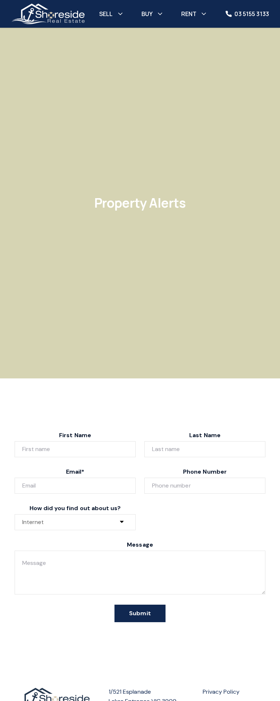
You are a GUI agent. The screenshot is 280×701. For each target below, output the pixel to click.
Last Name (204, 435)
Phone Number (205, 471)
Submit (140, 613)
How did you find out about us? (75, 508)
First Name (75, 435)
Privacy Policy (221, 692)
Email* (75, 471)
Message (140, 544)
